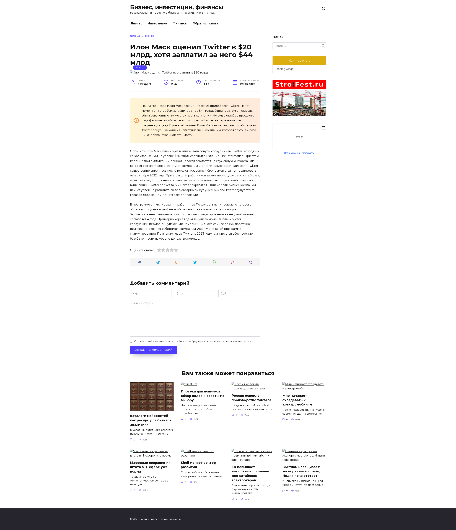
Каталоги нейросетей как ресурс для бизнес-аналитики (150, 420)
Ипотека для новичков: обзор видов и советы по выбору (202, 395)
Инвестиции (157, 23)
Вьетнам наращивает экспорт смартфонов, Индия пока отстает (301, 471)
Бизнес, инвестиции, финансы (176, 7)
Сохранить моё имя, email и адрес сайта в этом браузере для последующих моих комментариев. (193, 341)
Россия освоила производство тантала (251, 398)
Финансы (180, 23)
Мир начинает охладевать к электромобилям (297, 400)
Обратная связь (205, 23)
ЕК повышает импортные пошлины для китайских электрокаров (250, 473)
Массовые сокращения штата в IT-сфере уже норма (150, 467)
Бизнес (136, 23)
